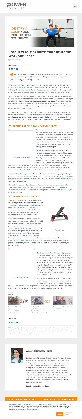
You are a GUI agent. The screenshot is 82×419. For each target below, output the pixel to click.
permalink (47, 334)
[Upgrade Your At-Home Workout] (63, 300)
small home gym (21, 334)
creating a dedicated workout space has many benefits (26, 87)
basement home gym (59, 328)
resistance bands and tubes (17, 233)
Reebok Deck (59, 230)
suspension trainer (54, 167)
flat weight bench (26, 174)
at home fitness (38, 328)
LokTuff (31, 187)
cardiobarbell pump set (25, 330)
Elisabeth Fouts (24, 60)
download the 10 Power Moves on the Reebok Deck (25, 240)
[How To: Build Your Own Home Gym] (18, 300)
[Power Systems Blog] (16, 6)
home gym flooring (32, 332)
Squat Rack (29, 334)
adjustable (14, 174)
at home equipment (27, 328)
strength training (37, 334)
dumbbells (27, 176)
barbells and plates (66, 176)
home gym (59, 330)
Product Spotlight (15, 328)
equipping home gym (39, 330)
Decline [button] (68, 414)
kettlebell (11, 192)
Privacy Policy (35, 409)
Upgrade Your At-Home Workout (62, 307)
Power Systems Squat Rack (21, 157)
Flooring (11, 185)
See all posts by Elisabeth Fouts (37, 386)
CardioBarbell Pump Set (22, 277)
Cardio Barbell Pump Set (48, 253)
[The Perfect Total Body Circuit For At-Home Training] (41, 300)
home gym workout (44, 332)
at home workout (48, 328)
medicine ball (65, 190)
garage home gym (50, 330)
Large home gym (55, 332)
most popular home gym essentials (25, 207)
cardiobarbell (15, 330)
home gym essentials (21, 332)
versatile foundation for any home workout (23, 228)
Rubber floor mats (19, 187)
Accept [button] (60, 414)
